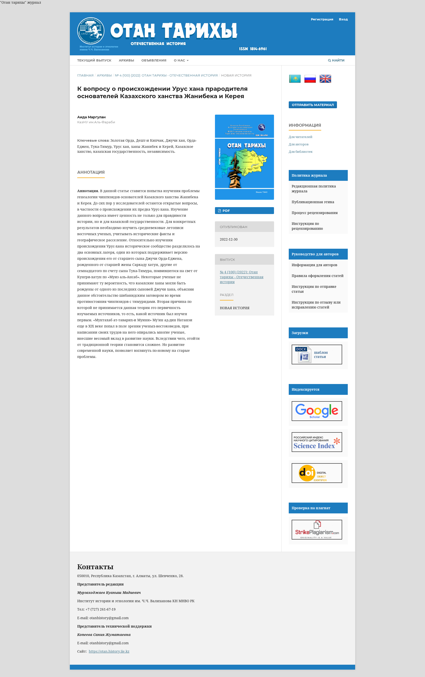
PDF (226, 211)
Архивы (126, 60)
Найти (338, 60)
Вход (343, 19)
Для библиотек (301, 151)
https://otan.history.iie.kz (109, 651)
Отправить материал (313, 105)
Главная (85, 75)
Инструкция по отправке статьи (314, 289)
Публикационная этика (313, 202)
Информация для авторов (314, 264)
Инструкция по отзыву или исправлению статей (316, 304)
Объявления (154, 60)
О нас (180, 60)
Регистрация (322, 19)
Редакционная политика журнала (314, 188)
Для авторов (299, 144)
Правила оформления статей (318, 275)
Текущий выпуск (94, 60)
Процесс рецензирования (315, 212)
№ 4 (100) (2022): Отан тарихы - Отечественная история (166, 75)
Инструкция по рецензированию (307, 226)
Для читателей (300, 137)
